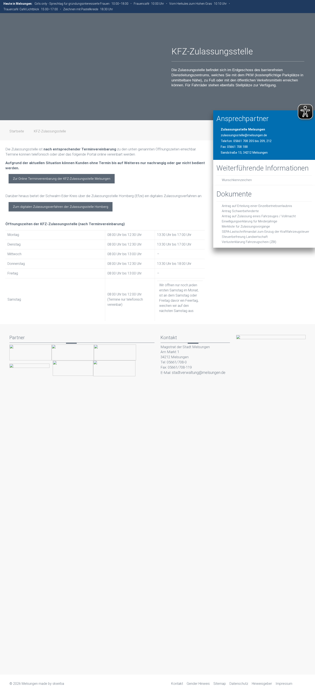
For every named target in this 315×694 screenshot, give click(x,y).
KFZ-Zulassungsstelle (50, 131)
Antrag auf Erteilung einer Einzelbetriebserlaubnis (257, 206)
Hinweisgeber (262, 684)
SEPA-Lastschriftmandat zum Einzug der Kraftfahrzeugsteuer (265, 232)
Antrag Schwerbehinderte (240, 211)
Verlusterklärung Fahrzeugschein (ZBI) (249, 242)
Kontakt (177, 684)
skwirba (58, 684)
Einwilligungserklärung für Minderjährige (249, 221)
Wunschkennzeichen (237, 180)
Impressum (284, 684)
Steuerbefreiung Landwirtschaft (245, 237)
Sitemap (219, 684)
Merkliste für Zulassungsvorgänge (246, 226)
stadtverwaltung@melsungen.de (198, 372)
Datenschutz (239, 684)
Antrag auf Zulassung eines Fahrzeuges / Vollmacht (259, 216)
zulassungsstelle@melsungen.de (244, 135)
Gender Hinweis (198, 684)
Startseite (16, 131)
